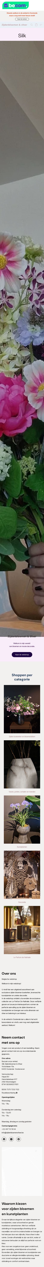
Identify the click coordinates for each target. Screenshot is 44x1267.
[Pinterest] (18, 1139)
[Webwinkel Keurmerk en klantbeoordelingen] (22, 5)
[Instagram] (11, 1139)
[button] (22, 19)
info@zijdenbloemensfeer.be (13, 1133)
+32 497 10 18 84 (9, 1129)
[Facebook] (4, 1139)
